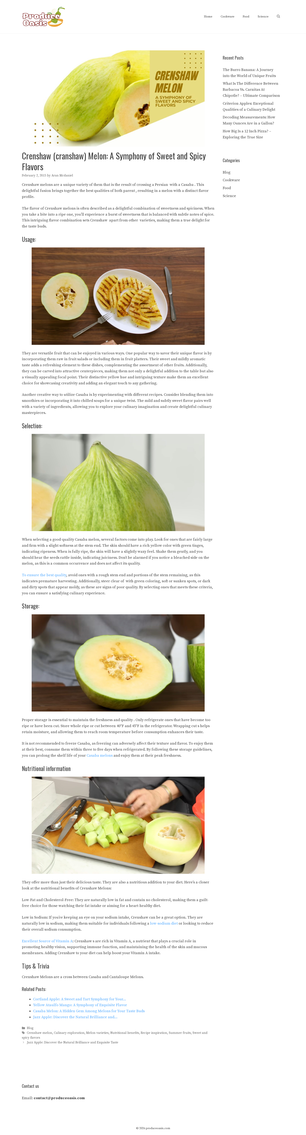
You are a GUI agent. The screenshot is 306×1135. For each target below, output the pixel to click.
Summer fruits (180, 1033)
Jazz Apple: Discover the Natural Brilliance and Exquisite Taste (72, 1043)
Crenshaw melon (39, 1033)
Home (208, 17)
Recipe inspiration (154, 1033)
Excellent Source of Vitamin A (47, 941)
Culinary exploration (69, 1033)
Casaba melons (100, 755)
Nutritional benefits (124, 1033)
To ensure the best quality (44, 575)
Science (263, 17)
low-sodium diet (164, 923)
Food (246, 17)
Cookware (227, 17)
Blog (30, 1028)
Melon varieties (97, 1033)
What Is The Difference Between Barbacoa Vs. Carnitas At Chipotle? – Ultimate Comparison (251, 89)
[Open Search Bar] (278, 17)
